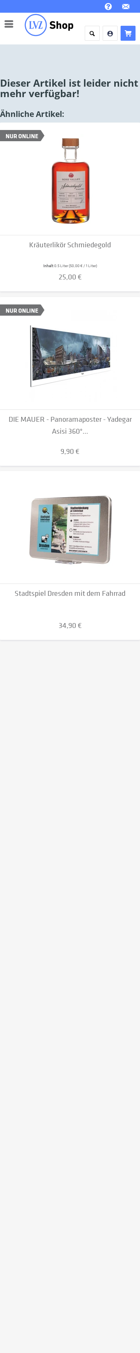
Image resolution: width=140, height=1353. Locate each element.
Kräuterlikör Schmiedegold (70, 245)
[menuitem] (11, 23)
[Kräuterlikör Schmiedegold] (70, 179)
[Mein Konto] (110, 33)
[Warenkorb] (128, 33)
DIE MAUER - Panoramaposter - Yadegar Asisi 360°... (70, 425)
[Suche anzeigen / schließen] (92, 33)
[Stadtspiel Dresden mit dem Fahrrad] (70, 527)
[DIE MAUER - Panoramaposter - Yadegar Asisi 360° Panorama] (70, 353)
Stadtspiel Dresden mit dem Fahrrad (70, 593)
